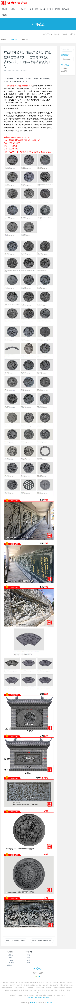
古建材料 (23, 9)
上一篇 (16, 941)
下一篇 (43, 941)
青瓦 (36, 9)
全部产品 (4, 39)
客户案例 (50, 9)
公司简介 (10, 955)
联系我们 (4, 15)
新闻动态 (64, 34)
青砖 (31, 9)
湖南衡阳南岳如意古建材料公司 (67, 59)
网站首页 (4, 9)
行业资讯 (72, 34)
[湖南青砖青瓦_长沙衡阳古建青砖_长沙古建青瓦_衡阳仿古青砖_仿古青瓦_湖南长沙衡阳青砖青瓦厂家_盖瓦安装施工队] (17, 3)
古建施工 (42, 9)
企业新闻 (25, 39)
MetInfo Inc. (51, 1003)
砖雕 (28, 963)
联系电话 (38, 968)
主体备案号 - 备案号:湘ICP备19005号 (38, 998)
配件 (28, 960)
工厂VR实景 (65, 9)
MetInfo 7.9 (33, 1003)
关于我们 (13, 9)
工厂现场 (57, 9)
